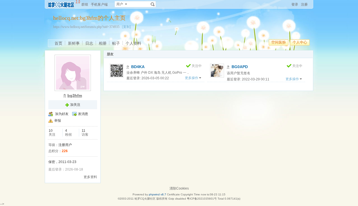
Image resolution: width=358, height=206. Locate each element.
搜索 (153, 4)
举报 (57, 121)
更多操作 (191, 78)
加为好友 (62, 114)
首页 (58, 43)
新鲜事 (74, 43)
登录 (294, 4)
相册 (103, 43)
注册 (304, 4)
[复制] (126, 27)
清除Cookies (179, 188)
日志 (89, 43)
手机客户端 (99, 4)
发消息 (83, 114)
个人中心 (300, 42)
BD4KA (138, 66)
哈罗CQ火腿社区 (145, 198)
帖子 (116, 43)
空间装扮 (278, 42)
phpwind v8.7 (157, 194)
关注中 (197, 66)
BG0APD (240, 66)
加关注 (75, 105)
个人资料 (133, 43)
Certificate (173, 194)
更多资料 (90, 177)
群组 (84, 4)
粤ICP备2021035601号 (202, 198)
